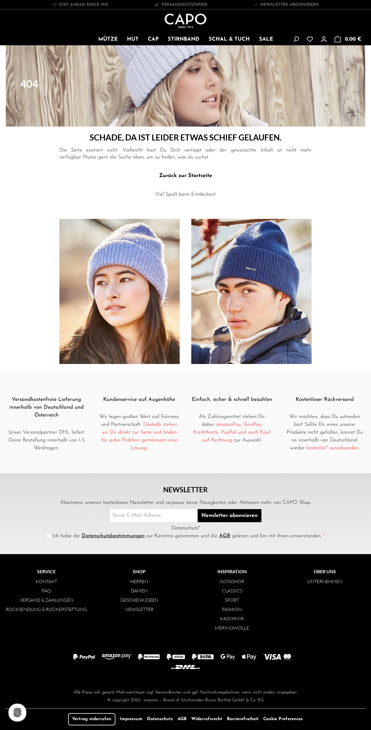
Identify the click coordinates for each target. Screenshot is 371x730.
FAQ (46, 591)
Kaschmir (232, 618)
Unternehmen (324, 581)
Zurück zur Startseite (185, 176)
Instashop (231, 581)
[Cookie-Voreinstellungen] (17, 712)
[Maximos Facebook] (185, 679)
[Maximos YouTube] (208, 679)
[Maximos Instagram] (162, 679)
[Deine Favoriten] (310, 39)
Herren (139, 581)
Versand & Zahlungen (46, 600)
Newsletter (139, 609)
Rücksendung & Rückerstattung (46, 609)
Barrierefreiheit (243, 719)
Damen (139, 591)
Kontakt (46, 581)
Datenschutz (160, 719)
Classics (232, 591)
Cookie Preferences (283, 719)
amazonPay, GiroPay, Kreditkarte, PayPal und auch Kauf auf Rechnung (232, 432)
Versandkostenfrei (184, 5)
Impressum (131, 719)
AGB (224, 536)
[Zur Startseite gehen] (186, 21)
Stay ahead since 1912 (83, 5)
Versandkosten (168, 692)
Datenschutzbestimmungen (113, 536)
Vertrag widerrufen (91, 719)
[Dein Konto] (324, 39)
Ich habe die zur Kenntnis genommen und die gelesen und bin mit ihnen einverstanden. (188, 536)
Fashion (232, 609)
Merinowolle (232, 628)
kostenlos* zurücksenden (332, 448)
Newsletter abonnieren (289, 5)
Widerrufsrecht (206, 719)
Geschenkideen (139, 600)
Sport (232, 600)
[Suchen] (296, 39)
